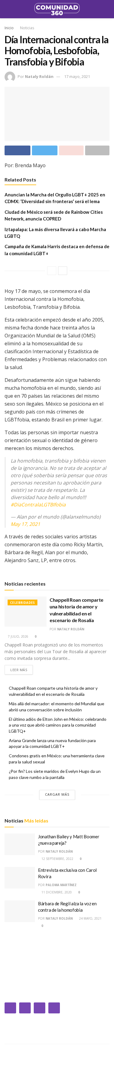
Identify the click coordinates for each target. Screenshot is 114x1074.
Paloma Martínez (61, 885)
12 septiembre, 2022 (56, 859)
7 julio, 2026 (17, 636)
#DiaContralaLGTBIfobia (38, 504)
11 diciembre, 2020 (56, 892)
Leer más (18, 669)
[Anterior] (51, 270)
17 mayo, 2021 (77, 76)
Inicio (9, 27)
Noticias (27, 27)
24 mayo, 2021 (90, 918)
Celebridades (22, 602)
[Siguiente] (62, 270)
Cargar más (57, 794)
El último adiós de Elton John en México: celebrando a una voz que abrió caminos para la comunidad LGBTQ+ (57, 725)
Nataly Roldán (39, 76)
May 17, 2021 (25, 524)
